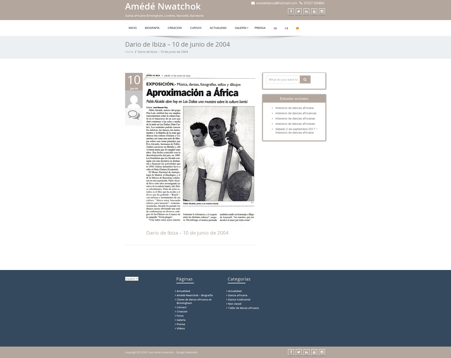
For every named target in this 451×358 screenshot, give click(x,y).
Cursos (196, 27)
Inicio (133, 27)
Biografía (152, 27)
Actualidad (218, 27)
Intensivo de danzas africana (294, 108)
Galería (240, 27)
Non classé (234, 303)
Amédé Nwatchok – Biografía (195, 295)
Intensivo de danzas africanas (295, 118)
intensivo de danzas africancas (296, 113)
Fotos (180, 315)
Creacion (175, 27)
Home (129, 52)
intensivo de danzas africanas (295, 123)
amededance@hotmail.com (276, 3)
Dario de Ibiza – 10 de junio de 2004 (187, 232)
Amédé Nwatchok (163, 6)
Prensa (260, 27)
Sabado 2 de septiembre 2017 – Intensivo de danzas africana (296, 130)
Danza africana (237, 295)
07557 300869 (314, 3)
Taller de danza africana (243, 308)
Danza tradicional (239, 299)
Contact (182, 307)
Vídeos (181, 328)
